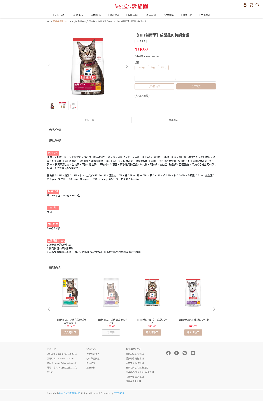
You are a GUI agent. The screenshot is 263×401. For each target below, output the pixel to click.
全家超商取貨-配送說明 (137, 367)
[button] (126, 66)
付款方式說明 (92, 354)
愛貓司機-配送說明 (135, 358)
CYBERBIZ (119, 393)
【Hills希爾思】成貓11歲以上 (193, 320)
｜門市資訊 (204, 15)
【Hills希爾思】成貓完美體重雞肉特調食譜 (70, 321)
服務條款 (90, 367)
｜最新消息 (58, 15)
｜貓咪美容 (131, 15)
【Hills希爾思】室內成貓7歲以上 (152, 321)
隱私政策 (90, 363)
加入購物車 (154, 86)
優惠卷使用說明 (133, 381)
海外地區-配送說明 (135, 376)
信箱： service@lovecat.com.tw (62, 363)
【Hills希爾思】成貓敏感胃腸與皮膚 (111, 321)
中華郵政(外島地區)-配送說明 (140, 372)
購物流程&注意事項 (135, 354)
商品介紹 (89, 120)
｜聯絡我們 (186, 15)
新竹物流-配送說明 (135, 363)
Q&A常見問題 (93, 358)
